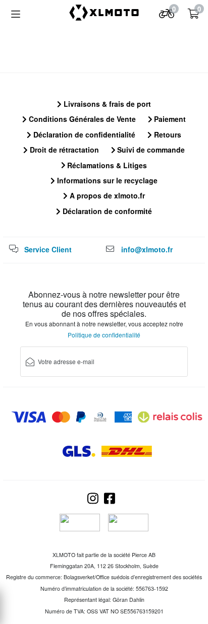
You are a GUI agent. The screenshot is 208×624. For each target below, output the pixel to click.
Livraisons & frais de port (106, 104)
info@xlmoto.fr (147, 249)
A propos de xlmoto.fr (106, 195)
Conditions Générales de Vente (81, 119)
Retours (166, 134)
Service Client (48, 249)
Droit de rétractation (63, 150)
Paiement (169, 119)
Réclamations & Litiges (106, 165)
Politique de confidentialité (104, 334)
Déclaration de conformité (106, 211)
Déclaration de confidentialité (83, 134)
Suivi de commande (150, 150)
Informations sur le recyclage (106, 180)
